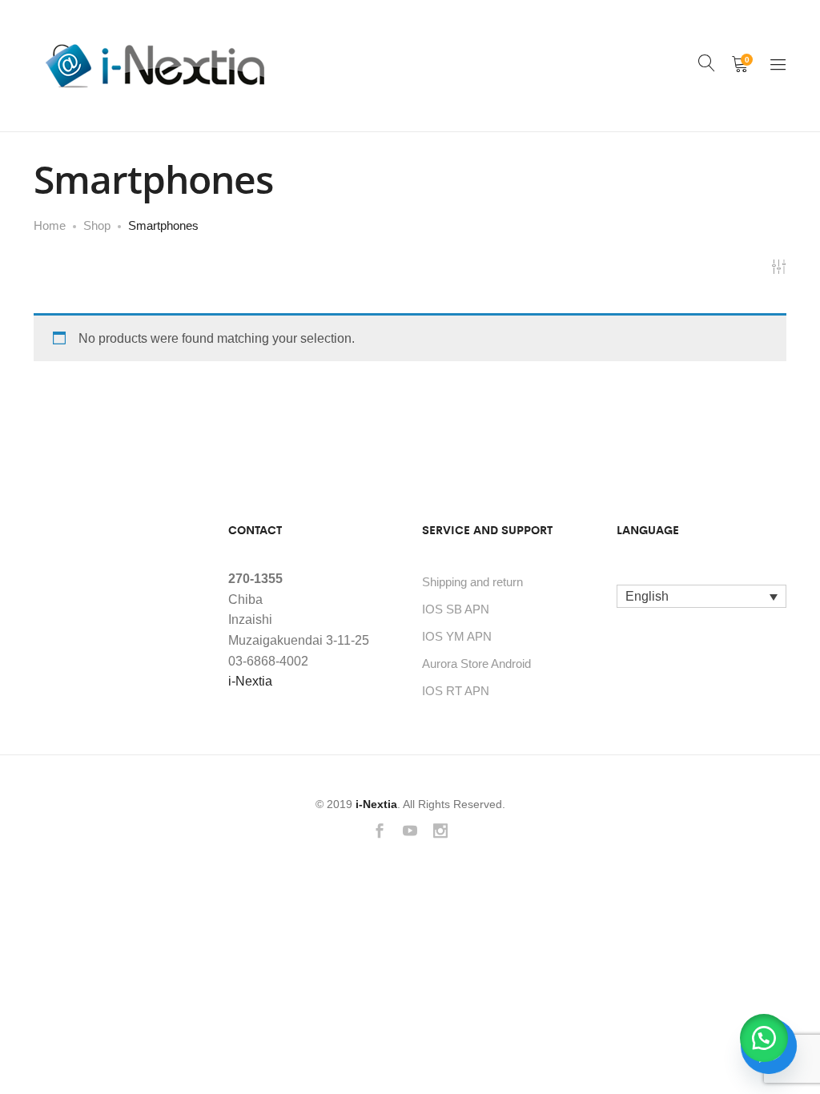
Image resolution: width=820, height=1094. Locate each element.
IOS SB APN (455, 609)
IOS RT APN (455, 691)
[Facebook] (379, 832)
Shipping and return (472, 582)
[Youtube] (410, 832)
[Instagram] (440, 832)
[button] (764, 1038)
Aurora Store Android (476, 663)
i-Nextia (250, 681)
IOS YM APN (457, 636)
